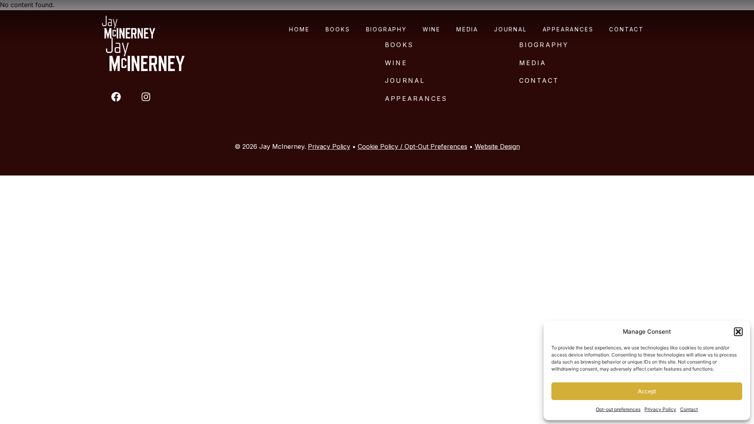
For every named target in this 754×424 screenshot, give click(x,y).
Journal (510, 29)
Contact (689, 409)
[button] (738, 332)
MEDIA (533, 63)
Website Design (497, 146)
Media (467, 29)
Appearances (568, 29)
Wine (432, 29)
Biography (386, 29)
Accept (647, 391)
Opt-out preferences (618, 409)
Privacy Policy (660, 409)
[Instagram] (146, 96)
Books (338, 29)
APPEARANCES (416, 98)
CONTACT (539, 80)
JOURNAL (405, 80)
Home (299, 29)
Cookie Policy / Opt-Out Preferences (412, 146)
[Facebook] (116, 96)
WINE (396, 63)
